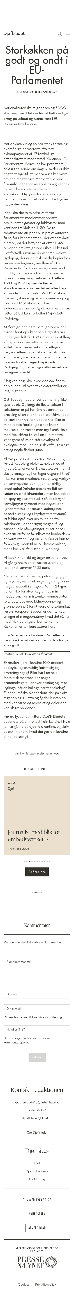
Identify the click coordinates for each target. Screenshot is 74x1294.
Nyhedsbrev (37, 1214)
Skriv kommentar (18, 962)
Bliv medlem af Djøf (37, 1200)
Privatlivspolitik (45, 1285)
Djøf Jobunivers (37, 1171)
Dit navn (12, 994)
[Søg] (59, 34)
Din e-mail (13, 1009)
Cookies (23, 1285)
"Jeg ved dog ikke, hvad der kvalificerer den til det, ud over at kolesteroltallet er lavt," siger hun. (35, 386)
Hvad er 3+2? (15, 1030)
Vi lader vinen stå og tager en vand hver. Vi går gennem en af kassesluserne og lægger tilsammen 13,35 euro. (35, 562)
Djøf (37, 1163)
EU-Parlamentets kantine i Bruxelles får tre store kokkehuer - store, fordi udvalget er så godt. (37, 640)
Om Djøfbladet (37, 1133)
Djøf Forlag (37, 1179)
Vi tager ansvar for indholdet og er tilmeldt (37, 1249)
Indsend (37, 1057)
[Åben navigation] (68, 34)
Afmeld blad (37, 1228)
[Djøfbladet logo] (22, 33)
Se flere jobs (37, 872)
